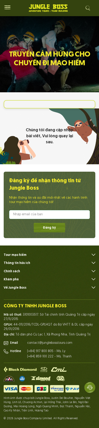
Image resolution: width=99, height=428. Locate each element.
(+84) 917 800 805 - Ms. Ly (46, 351)
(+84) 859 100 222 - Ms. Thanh (49, 356)
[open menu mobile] (7, 7)
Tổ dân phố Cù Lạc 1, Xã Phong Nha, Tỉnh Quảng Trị (52, 334)
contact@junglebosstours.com (49, 343)
